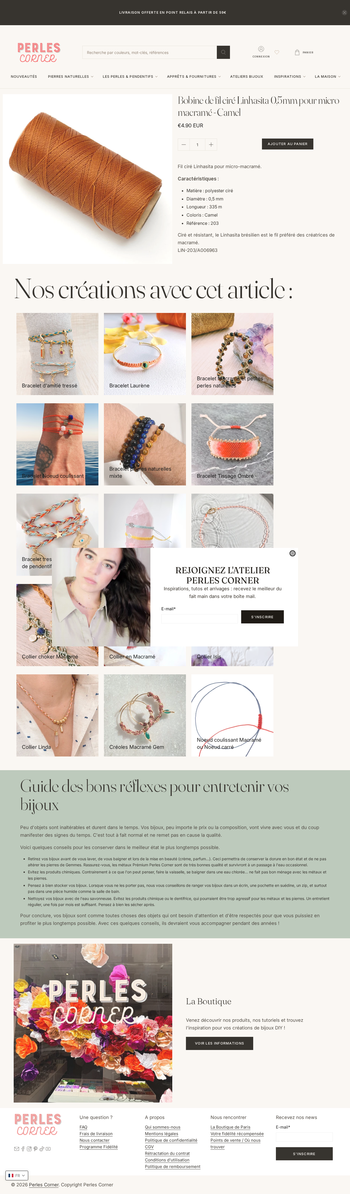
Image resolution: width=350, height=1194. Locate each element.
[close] (292, 553)
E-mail (168, 608)
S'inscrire (262, 616)
